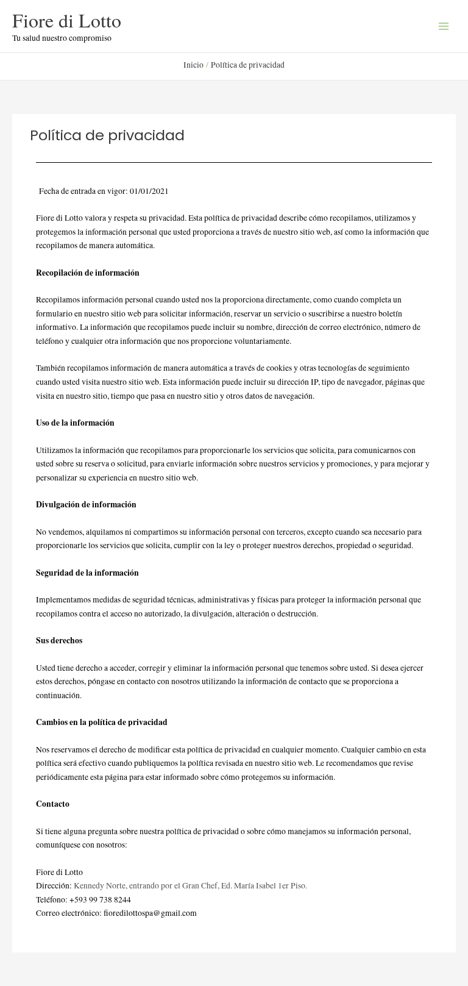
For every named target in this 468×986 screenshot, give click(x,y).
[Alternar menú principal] (443, 26)
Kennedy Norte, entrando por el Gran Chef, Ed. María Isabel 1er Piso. (190, 885)
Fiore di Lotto (66, 20)
